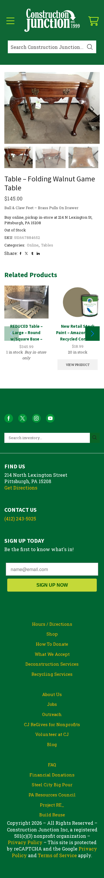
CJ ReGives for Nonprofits (52, 724)
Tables (47, 245)
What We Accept (52, 654)
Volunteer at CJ (52, 734)
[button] (11, 109)
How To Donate (52, 644)
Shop (52, 634)
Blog (52, 744)
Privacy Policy (25, 842)
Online (33, 245)
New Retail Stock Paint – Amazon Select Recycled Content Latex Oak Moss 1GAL (77, 335)
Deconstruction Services (52, 664)
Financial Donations (52, 775)
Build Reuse (52, 815)
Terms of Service (57, 855)
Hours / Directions (52, 624)
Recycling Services (52, 674)
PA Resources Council (52, 795)
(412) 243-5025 (20, 519)
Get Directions (20, 488)
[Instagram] (36, 418)
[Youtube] (50, 418)
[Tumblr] (32, 253)
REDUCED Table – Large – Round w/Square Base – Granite (26, 335)
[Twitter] (26, 253)
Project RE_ (52, 805)
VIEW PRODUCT (78, 364)
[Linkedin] (38, 253)
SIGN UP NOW (52, 585)
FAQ (52, 764)
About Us (52, 694)
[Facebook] (20, 253)
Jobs (52, 704)
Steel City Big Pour (52, 784)
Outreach (52, 714)
